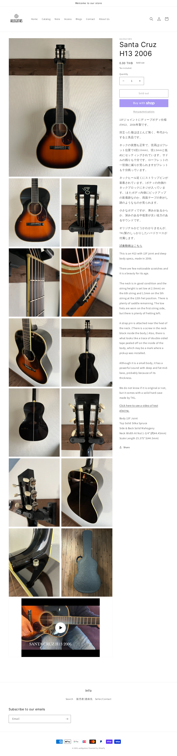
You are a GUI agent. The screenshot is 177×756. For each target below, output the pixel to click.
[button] (151, 19)
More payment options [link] (144, 111)
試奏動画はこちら (130, 246)
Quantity (123, 74)
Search (69, 699)
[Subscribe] (67, 719)
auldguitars (83, 748)
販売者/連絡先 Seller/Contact (93, 699)
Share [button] (126, 447)
